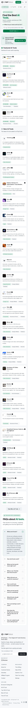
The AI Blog (18, 667)
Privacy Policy (16, 703)
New (21, 7)
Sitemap (17, 678)
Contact (3, 678)
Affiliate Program (5, 675)
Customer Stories (5, 670)
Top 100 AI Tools (5, 690)
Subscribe (23, 654)
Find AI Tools (13, 31)
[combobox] (14, 27)
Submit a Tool (18, 672)
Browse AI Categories (6, 684)
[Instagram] (24, 702)
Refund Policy (5, 704)
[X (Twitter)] (21, 702)
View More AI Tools (13, 509)
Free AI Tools (4, 695)
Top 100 (14, 7)
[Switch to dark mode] (22, 2)
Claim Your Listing (19, 675)
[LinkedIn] (26, 702)
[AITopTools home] (7, 2)
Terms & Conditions (7, 703)
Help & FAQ (18, 670)
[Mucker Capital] (4, 660)
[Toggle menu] (26, 2)
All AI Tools (4, 687)
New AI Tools (4, 693)
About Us (3, 667)
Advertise (3, 672)
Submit (18, 2)
